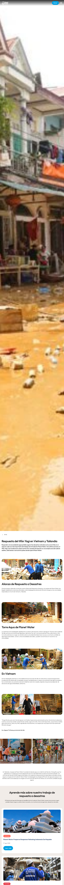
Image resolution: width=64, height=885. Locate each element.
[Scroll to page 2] (33, 761)
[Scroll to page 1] (31, 761)
